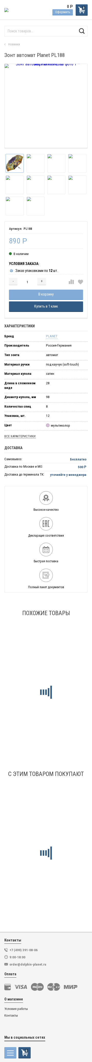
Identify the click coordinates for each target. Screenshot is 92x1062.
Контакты (11, 1015)
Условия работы (16, 1009)
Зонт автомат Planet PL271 (34, 879)
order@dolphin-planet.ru (27, 964)
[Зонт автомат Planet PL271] (46, 825)
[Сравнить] (71, 282)
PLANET (51, 336)
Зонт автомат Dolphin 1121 (33, 718)
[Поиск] (82, 31)
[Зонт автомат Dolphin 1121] (46, 664)
